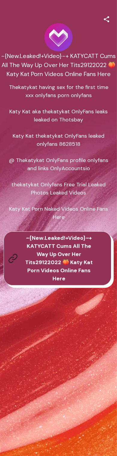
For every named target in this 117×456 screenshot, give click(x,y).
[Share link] (106, 18)
